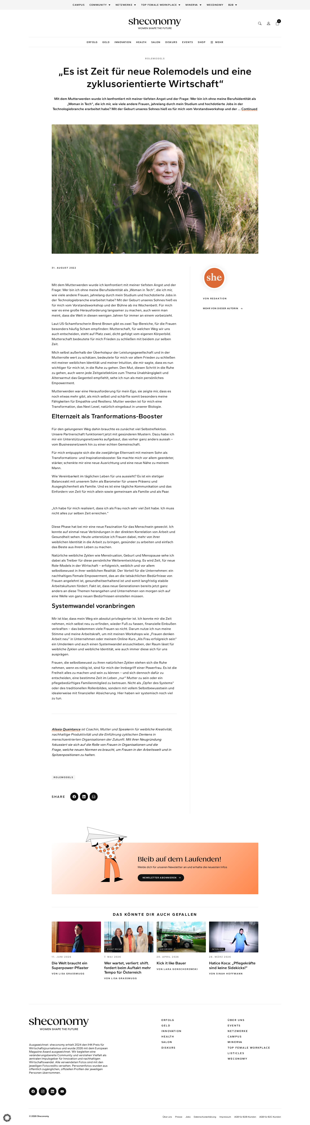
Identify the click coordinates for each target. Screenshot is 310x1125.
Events (187, 42)
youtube (62, 1091)
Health (141, 42)
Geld (106, 42)
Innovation (122, 42)
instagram (43, 1091)
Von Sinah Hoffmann (226, 973)
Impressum (225, 1116)
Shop (202, 42)
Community (98, 4)
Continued (249, 109)
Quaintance (66, 729)
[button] (7, 1118)
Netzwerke (124, 4)
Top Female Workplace (159, 4)
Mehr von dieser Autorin (220, 308)
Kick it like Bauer (171, 963)
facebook (74, 797)
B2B (231, 4)
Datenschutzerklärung (205, 1116)
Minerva (192, 4)
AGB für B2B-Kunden (245, 1116)
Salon (155, 42)
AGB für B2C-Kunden (270, 1116)
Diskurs (171, 42)
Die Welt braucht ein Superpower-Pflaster (70, 965)
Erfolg (92, 42)
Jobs (188, 1116)
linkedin (84, 797)
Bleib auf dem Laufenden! (179, 859)
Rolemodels (63, 777)
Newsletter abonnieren (159, 877)
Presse (178, 1116)
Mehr (219, 42)
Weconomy (215, 4)
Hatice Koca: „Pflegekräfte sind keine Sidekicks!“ (232, 965)
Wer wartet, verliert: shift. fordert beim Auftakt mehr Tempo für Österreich (127, 968)
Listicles (236, 1053)
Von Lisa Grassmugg (68, 973)
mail (94, 797)
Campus (79, 4)
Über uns (236, 1020)
